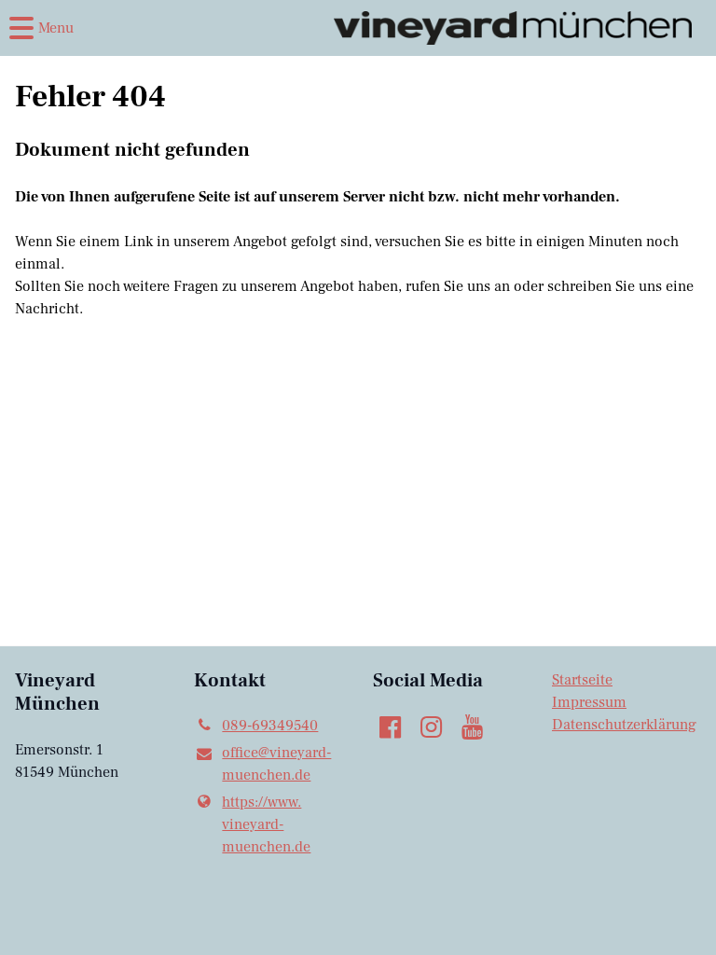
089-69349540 (270, 725)
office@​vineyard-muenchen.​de (276, 763)
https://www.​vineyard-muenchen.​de (266, 824)
